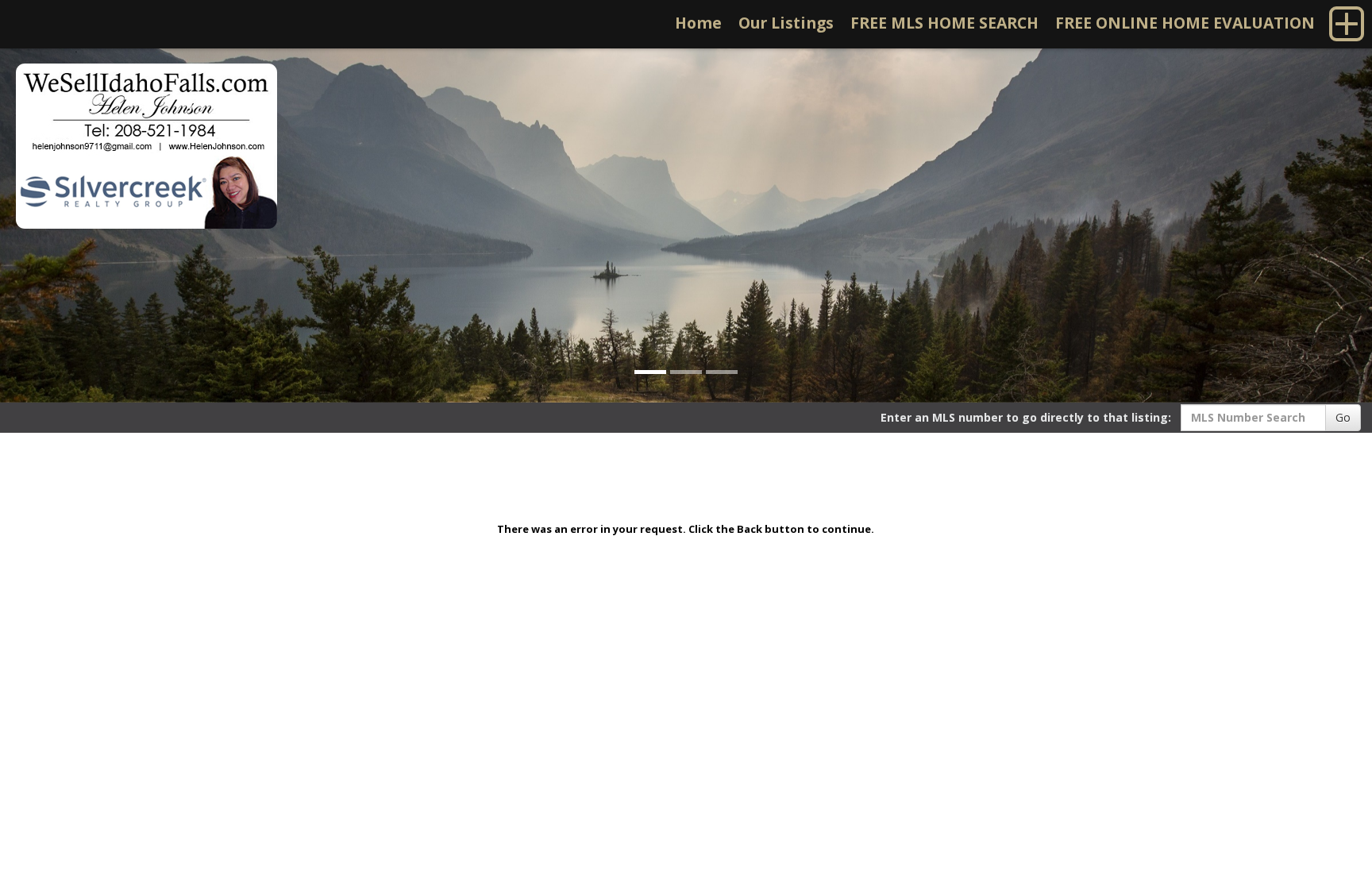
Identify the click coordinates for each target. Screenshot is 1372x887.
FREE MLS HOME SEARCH (944, 22)
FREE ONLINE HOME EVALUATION (1185, 22)
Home (698, 22)
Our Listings (786, 22)
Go (1343, 417)
